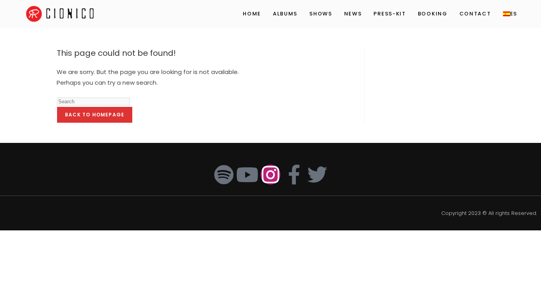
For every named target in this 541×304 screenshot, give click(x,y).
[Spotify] (224, 174)
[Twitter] (317, 174)
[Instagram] (270, 174)
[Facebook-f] (294, 174)
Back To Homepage (94, 114)
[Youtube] (247, 174)
